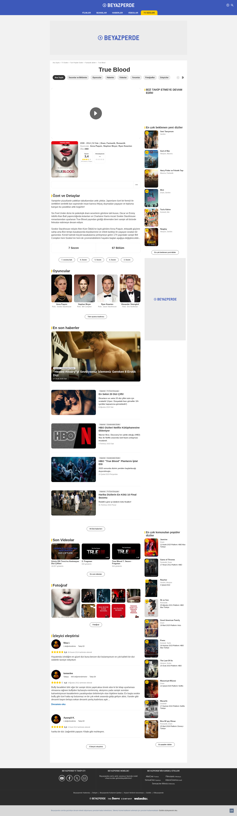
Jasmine (163, 539)
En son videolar (96, 574)
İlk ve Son (164, 600)
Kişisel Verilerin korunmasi (134, 793)
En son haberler (66, 328)
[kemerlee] (56, 674)
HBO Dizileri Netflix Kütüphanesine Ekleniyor (119, 429)
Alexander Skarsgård (130, 304)
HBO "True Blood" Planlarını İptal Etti (118, 463)
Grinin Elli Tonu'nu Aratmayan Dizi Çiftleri (65, 562)
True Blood (114, 69)
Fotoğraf (60, 585)
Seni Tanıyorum (167, 131)
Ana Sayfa (56, 62)
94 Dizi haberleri (96, 529)
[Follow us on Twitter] (77, 778)
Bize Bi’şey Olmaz (168, 721)
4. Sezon (112, 260)
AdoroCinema (171, 780)
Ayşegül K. (69, 718)
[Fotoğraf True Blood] (65, 603)
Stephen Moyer (110, 146)
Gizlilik (148, 793)
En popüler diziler (165, 745)
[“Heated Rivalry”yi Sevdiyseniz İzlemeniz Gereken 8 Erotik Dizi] (95, 356)
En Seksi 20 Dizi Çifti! (111, 394)
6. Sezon (83, 260)
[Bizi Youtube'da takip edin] (62, 778)
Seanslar (101, 13)
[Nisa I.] (56, 644)
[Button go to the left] (178, 77)
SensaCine (150, 780)
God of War (165, 151)
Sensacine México (160, 783)
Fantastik (111, 143)
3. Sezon (127, 260)
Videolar (133, 13)
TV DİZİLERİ (149, 13)
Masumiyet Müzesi (168, 681)
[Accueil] (118, 5)
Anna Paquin (96, 146)
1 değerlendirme (70, 646)
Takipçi (66, 677)
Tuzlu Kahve (165, 209)
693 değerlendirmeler (79, 677)
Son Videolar (63, 540)
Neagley (163, 229)
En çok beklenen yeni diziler (165, 252)
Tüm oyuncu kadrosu (96, 317)
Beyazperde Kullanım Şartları (111, 793)
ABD (86, 149)
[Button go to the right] (182, 77)
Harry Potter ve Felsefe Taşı (171, 170)
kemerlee (68, 673)
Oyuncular (61, 271)
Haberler (117, 13)
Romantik (120, 143)
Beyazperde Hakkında (81, 793)
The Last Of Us (166, 661)
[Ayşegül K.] (56, 719)
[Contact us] (84, 778)
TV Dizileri (64, 62)
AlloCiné (149, 776)
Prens (162, 640)
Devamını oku (58, 704)
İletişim (95, 793)
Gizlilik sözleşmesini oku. (168, 810)
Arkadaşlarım (99, 153)
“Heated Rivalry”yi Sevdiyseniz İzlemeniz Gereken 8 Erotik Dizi (94, 373)
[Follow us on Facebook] (69, 778)
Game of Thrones (167, 560)
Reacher (163, 580)
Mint (162, 190)
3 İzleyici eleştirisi (96, 747)
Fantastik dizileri (90, 62)
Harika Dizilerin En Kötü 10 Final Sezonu (117, 496)
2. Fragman (87, 561)
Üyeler (86, 153)
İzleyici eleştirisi (66, 636)
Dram (103, 143)
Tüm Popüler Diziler (76, 62)
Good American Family (170, 620)
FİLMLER (86, 13)
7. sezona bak (66, 260)
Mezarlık (163, 701)
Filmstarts (170, 776)
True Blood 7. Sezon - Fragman (122, 562)
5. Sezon (98, 260)
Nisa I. (67, 643)
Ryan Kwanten (125, 146)
